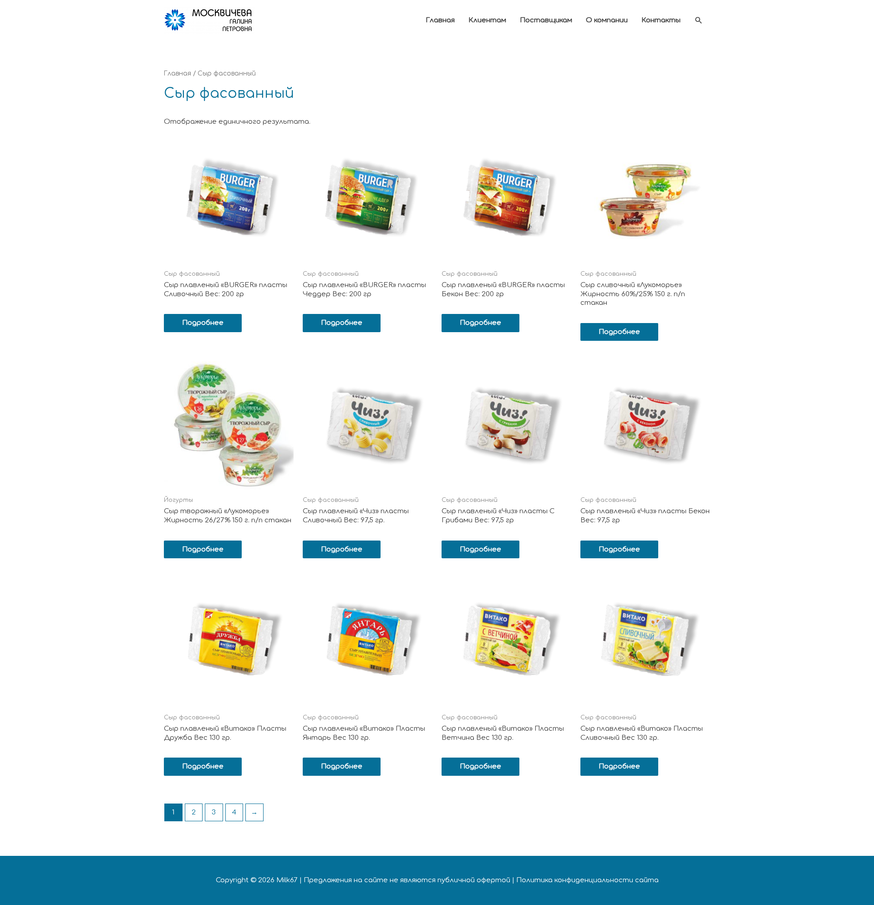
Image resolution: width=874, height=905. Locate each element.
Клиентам (487, 20)
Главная (440, 20)
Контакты (661, 20)
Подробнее (203, 323)
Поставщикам (546, 20)
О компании (607, 20)
